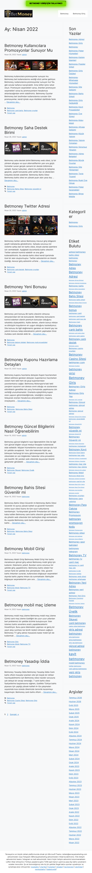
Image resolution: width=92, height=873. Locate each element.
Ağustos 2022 (75, 827)
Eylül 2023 (73, 778)
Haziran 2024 (75, 743)
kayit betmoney (77, 656)
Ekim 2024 (73, 728)
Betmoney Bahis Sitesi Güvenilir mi (24, 490)
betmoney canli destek (77, 316)
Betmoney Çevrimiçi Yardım (76, 603)
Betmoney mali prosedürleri (37, 342)
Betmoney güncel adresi (76, 412)
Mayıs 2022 (74, 839)
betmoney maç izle (77, 464)
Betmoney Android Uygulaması (77, 283)
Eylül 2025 (73, 705)
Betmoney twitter (75, 574)
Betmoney (64, 14)
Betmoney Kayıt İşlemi (77, 453)
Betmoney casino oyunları (76, 349)
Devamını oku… (13, 102)
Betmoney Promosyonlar (76, 530)
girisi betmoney (75, 640)
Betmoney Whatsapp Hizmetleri (73, 80)
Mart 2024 (73, 755)
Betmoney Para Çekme (78, 506)
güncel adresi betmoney (76, 647)
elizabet (60, 867)
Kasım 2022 (74, 816)
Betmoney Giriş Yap (76, 395)
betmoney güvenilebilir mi (77, 420)
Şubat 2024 (74, 759)
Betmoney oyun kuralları (75, 490)
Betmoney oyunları (32, 269)
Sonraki (14, 714)
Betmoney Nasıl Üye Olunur (76, 487)
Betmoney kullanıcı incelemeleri (78, 458)
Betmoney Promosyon (75, 514)
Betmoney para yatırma (76, 500)
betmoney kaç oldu (77, 455)
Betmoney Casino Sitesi (16, 700)
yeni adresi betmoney (78, 669)
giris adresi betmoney (76, 631)
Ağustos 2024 (75, 736)
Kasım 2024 (74, 724)
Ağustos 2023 (75, 781)
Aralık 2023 (74, 766)
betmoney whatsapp (77, 579)
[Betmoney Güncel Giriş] (18, 13)
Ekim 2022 (73, 820)
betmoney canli (75, 313)
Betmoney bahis (76, 286)
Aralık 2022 (74, 812)
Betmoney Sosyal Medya (76, 539)
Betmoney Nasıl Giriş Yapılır (77, 484)
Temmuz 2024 (75, 740)
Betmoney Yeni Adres (77, 584)
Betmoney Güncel (77, 402)
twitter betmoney (75, 666)
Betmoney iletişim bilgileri (16, 342)
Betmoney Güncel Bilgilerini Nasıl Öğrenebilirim (29, 428)
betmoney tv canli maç (75, 561)
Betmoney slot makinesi (75, 536)
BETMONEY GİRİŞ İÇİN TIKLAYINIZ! (46, 3)
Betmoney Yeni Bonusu (25, 286)
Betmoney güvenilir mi (33, 189)
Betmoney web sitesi (77, 576)
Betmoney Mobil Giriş (76, 476)
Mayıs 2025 (74, 709)
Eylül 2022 (73, 823)
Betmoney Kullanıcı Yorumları (77, 461)
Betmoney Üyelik (28, 470)
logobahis (35, 867)
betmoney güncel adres (77, 406)
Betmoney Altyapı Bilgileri (76, 280)
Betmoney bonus (75, 308)
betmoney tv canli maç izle (76, 566)
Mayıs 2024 (74, 747)
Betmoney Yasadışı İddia (26, 661)
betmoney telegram (74, 550)
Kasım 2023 (74, 770)
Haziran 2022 (75, 835)
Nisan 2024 (74, 751)
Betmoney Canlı (74, 322)
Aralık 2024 (74, 721)
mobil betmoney (77, 663)
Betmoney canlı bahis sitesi (76, 333)
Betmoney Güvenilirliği (75, 424)
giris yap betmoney (75, 643)
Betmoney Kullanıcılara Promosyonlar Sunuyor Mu (28, 48)
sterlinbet (79, 867)
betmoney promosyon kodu (76, 522)
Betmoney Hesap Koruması (76, 443)
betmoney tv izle (75, 571)
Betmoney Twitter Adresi (27, 206)
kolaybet (51, 867)
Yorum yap (11, 113)
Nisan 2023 (74, 797)
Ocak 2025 (74, 717)
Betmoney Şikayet (14, 470)
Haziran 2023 (75, 789)
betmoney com (77, 362)
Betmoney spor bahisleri (77, 544)
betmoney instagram (77, 446)
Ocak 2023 (74, 808)
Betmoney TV (25, 588)
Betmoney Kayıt (78, 449)
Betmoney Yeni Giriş (77, 596)
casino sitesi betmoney (77, 626)
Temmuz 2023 (75, 785)
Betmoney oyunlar (31, 110)
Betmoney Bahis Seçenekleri (77, 289)
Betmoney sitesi (77, 533)
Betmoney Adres (75, 266)
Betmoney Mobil (13, 588)
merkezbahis (40, 869)
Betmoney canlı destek (15, 269)
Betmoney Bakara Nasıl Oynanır (78, 302)
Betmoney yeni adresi (76, 591)
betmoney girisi (75, 371)
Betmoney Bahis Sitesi (15, 189)
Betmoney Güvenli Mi (75, 434)
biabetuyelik (51, 869)
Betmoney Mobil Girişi (24, 548)
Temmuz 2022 (75, 831)
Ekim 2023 (73, 774)
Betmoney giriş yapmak (75, 399)
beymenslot (69, 867)
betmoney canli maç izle (77, 319)
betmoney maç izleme (78, 467)
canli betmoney (77, 623)
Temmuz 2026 (75, 698)
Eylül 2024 (73, 732)
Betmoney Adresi (76, 39)
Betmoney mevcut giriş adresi (77, 470)
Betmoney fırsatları (74, 366)
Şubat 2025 (74, 713)
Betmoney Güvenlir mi (75, 438)
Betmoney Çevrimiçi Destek (76, 599)
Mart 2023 (73, 801)
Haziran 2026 (75, 701)
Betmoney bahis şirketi (77, 300)
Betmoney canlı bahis (15, 110)
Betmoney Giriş (79, 14)
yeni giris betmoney (75, 674)
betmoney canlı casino (77, 336)
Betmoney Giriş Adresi (77, 388)
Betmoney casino (74, 346)
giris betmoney (74, 637)
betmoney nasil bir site (77, 481)
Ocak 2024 (74, 762)
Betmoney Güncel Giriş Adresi (77, 416)
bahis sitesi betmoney (74, 256)
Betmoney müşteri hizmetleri (77, 478)
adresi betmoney (77, 252)
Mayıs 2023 (74, 793)
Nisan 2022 (74, 842)
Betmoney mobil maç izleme (30, 605)
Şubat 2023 (74, 804)
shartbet (43, 867)
